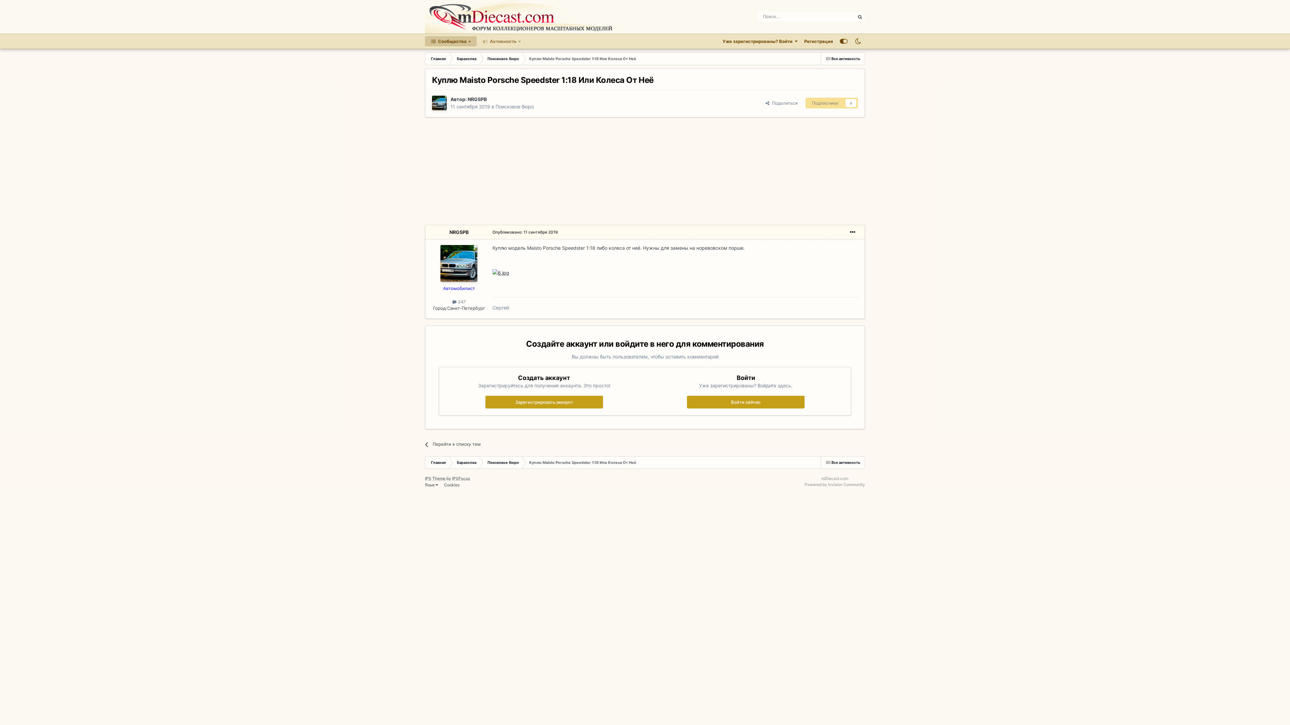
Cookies (452, 484)
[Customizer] (843, 41)
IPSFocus (461, 478)
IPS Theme (435, 478)
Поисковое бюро (515, 106)
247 (461, 301)
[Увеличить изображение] (500, 272)
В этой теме (834, 16)
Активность (503, 41)
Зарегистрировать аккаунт (544, 402)
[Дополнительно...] (852, 232)
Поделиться (783, 103)
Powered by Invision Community (835, 484)
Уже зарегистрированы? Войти (758, 41)
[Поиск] (860, 17)
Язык (430, 484)
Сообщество (452, 41)
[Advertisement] (645, 171)
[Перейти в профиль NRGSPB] (439, 103)
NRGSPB (477, 99)
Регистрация (818, 41)
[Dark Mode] (858, 41)
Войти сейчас (746, 402)
